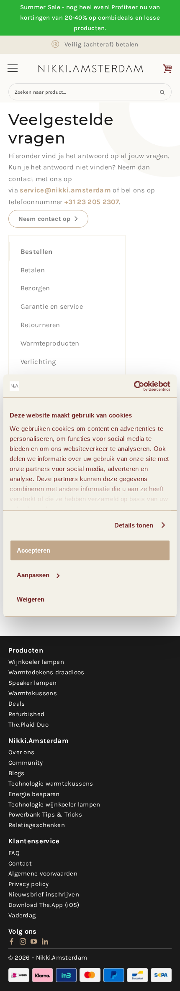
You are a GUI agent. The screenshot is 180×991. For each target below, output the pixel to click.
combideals (115, 17)
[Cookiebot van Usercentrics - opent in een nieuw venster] (133, 386)
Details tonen (133, 525)
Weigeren (30, 599)
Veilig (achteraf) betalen (101, 44)
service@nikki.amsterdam (65, 190)
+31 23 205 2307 (91, 202)
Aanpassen (33, 575)
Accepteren (33, 550)
